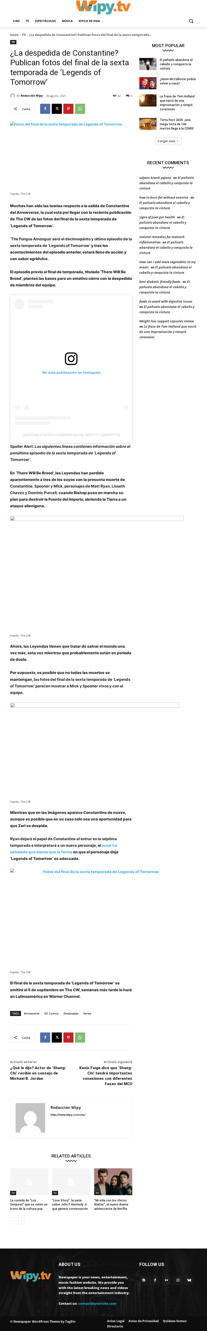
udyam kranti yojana (155, 177)
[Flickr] (166, 1280)
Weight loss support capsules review (166, 321)
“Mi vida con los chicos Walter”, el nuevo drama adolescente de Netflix (111, 1205)
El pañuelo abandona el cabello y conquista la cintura (176, 64)
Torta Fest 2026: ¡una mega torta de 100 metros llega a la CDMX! (177, 124)
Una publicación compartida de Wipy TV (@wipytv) (71, 435)
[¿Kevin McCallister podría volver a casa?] (148, 83)
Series (87, 1013)
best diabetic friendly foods (159, 281)
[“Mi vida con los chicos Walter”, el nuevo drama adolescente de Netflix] (113, 1181)
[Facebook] (45, 109)
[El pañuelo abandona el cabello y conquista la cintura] (148, 64)
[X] (57, 109)
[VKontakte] (189, 1280)
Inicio (14, 35)
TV (24, 35)
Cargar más (166, 141)
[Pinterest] (68, 109)
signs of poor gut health (157, 217)
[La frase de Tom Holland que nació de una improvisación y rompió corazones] (148, 100)
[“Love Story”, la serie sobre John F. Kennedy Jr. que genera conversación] (71, 1181)
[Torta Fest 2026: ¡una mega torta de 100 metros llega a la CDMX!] (148, 124)
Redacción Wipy (32, 95)
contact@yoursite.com (97, 1303)
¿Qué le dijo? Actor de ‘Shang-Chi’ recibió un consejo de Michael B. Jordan (38, 1073)
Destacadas (71, 1013)
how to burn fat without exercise (163, 197)
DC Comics (51, 1013)
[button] (191, 21)
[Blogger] (143, 1280)
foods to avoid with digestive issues (165, 301)
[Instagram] (177, 1280)
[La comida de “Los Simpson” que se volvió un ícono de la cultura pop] (29, 1181)
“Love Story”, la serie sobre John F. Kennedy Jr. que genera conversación (70, 1205)
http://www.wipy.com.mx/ (67, 1114)
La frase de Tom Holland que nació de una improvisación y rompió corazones (167, 331)
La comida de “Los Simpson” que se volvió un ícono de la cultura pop (28, 1205)
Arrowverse (31, 1013)
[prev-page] (13, 1221)
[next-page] (21, 1221)
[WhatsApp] (80, 109)
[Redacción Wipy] (13, 95)
